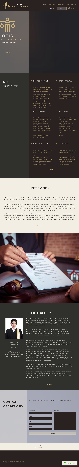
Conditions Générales (9, 463)
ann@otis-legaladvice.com (14, 356)
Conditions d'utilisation (22, 463)
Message (56, 410)
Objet (31, 426)
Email (30, 421)
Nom (30, 416)
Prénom (31, 410)
